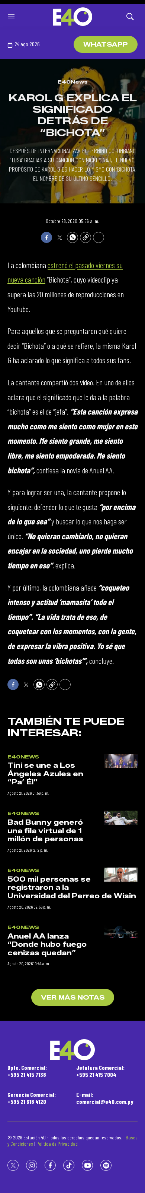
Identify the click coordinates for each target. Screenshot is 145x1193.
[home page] (72, 16)
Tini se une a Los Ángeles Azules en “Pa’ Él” (45, 773)
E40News (73, 82)
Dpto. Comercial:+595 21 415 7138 (27, 1071)
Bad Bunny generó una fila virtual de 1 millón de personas (45, 830)
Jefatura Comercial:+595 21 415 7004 (100, 1071)
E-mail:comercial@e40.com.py (104, 1098)
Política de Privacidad (57, 1143)
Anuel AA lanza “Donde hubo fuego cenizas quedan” (47, 944)
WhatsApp (105, 44)
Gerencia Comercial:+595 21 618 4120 (31, 1098)
